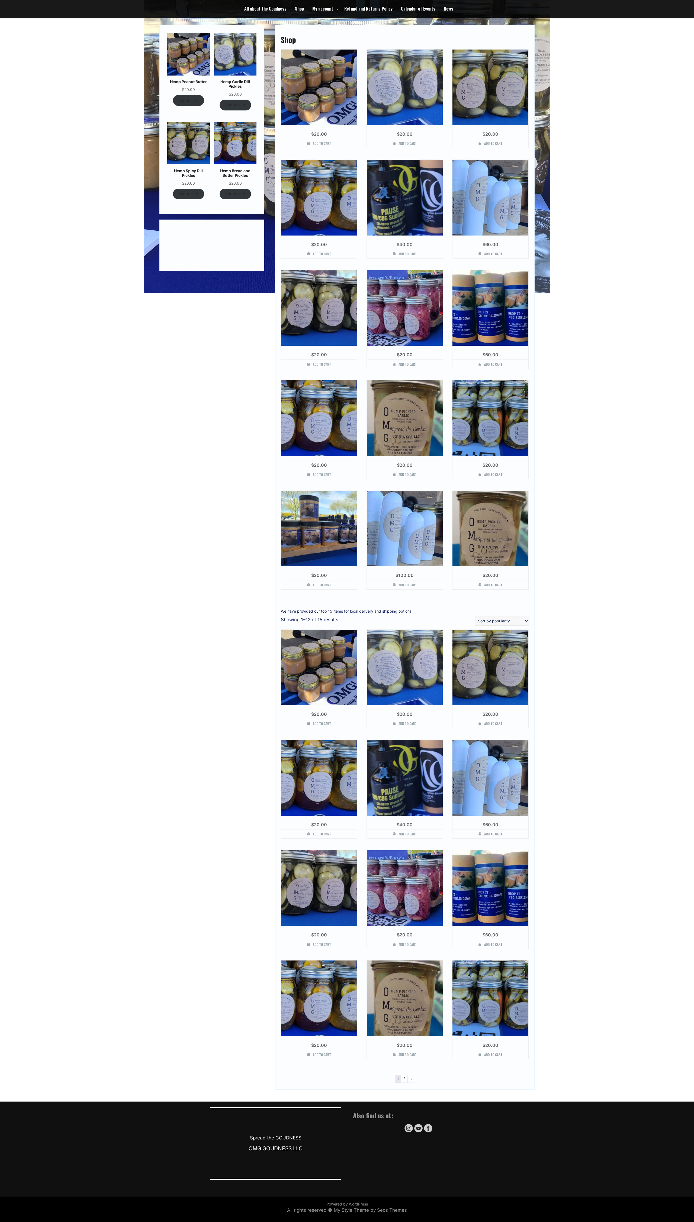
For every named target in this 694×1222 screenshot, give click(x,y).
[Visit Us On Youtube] (418, 1131)
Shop (299, 8)
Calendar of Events (418, 8)
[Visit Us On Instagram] (408, 1131)
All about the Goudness (265, 8)
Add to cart (188, 100)
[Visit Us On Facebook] (428, 1131)
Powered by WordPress (347, 1204)
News (448, 8)
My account (322, 8)
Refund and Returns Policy (368, 8)
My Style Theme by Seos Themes (370, 1210)
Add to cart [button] (322, 143)
